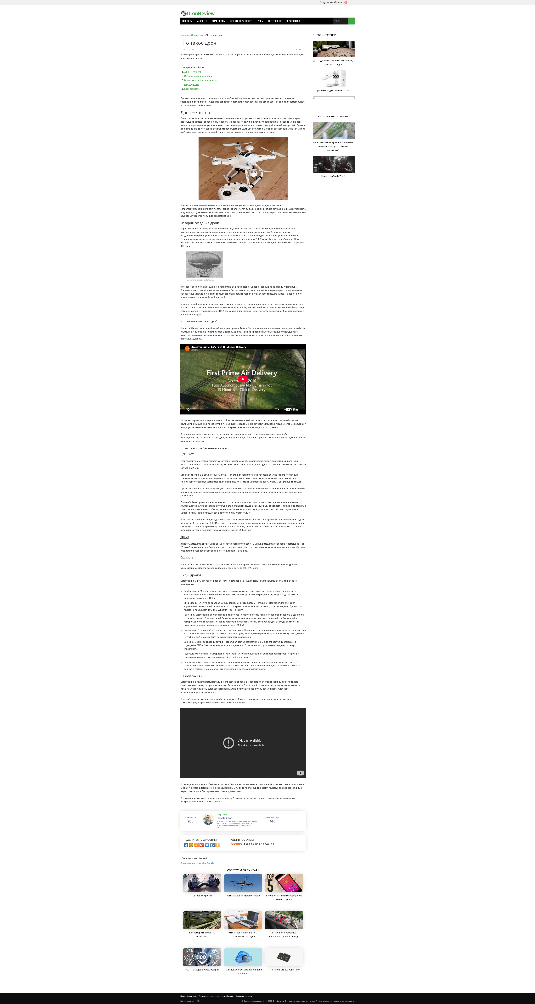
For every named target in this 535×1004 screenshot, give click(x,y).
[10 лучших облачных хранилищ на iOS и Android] (243, 965)
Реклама (230, 996)
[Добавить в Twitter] (207, 845)
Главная (184, 35)
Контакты (249, 996)
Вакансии (240, 996)
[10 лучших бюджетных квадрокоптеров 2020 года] (284, 928)
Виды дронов (191, 84)
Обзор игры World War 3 (333, 175)
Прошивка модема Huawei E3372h (333, 90)
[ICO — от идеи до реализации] (202, 965)
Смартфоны (218, 21)
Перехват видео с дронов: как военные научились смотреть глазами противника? (333, 146)
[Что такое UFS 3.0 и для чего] (284, 965)
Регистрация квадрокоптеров (243, 895)
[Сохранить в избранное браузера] (217, 845)
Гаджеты (201, 21)
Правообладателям (188, 996)
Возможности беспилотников (200, 80)
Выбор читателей (324, 35)
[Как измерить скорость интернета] (202, 928)
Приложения (293, 21)
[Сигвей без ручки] (202, 891)
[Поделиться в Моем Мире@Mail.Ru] (191, 845)
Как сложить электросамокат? (333, 116)
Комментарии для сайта (197, 863)
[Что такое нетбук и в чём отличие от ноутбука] (243, 928)
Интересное (275, 21)
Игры (260, 21)
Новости (187, 21)
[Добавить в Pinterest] (202, 845)
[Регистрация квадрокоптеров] (243, 891)
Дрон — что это (192, 71)
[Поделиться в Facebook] (186, 845)
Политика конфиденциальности (212, 996)
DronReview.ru (278, 1001)
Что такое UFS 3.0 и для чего (284, 969)
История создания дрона (198, 76)
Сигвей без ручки (202, 895)
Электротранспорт (241, 21)
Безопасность (192, 88)
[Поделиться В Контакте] (212, 845)
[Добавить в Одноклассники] (196, 845)
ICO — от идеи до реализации (202, 969)
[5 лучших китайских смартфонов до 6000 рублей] (284, 891)
